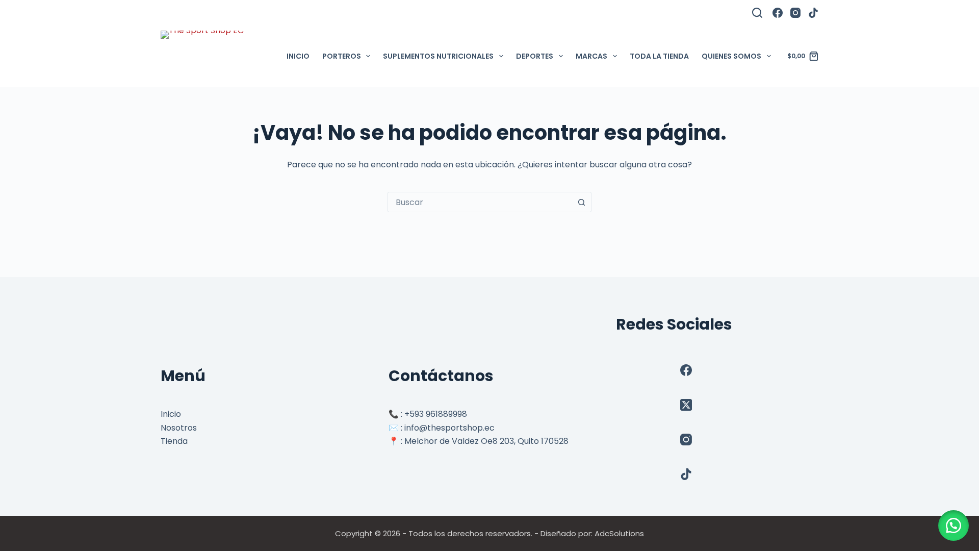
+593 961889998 (435, 414)
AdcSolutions (619, 533)
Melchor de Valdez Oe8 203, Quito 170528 (486, 441)
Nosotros (179, 428)
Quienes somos (731, 56)
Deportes (534, 56)
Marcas (591, 56)
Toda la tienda (659, 56)
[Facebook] (777, 13)
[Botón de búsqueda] (581, 202)
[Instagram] (795, 13)
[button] (953, 525)
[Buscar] (757, 13)
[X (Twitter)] (686, 405)
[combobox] (480, 202)
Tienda (174, 441)
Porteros (341, 56)
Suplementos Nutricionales (438, 56)
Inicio (298, 56)
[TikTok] (813, 13)
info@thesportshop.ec (449, 428)
